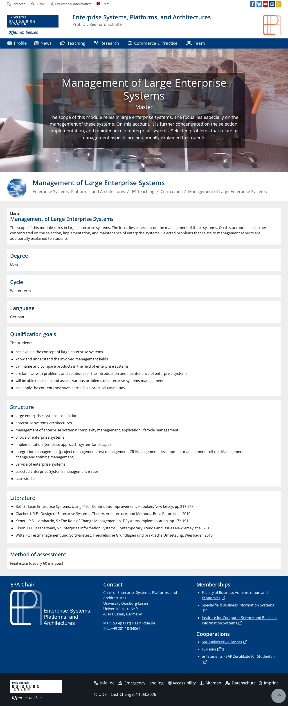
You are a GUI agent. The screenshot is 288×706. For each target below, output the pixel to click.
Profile (20, 43)
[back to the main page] (272, 25)
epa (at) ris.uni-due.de (136, 623)
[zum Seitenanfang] (278, 696)
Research (109, 43)
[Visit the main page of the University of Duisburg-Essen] (32, 25)
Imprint (271, 683)
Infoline (107, 683)
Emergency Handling (144, 683)
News (46, 43)
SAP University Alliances (222, 641)
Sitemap (213, 683)
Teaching (76, 43)
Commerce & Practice (156, 43)
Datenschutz (243, 683)
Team (199, 43)
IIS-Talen (209, 649)
